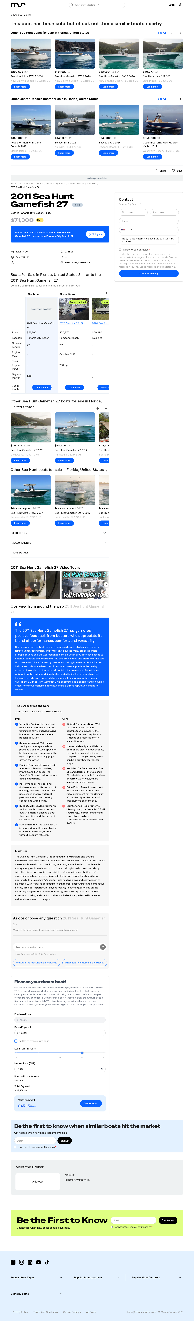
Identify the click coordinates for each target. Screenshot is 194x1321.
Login (172, 4)
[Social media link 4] (38, 1262)
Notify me (97, 234)
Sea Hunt (91, 183)
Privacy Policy (20, 1312)
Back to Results (22, 15)
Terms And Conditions (45, 1312)
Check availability (148, 273)
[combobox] (123, 230)
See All (162, 32)
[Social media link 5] (47, 1262)
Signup (65, 1140)
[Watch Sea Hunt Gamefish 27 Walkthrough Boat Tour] (86, 585)
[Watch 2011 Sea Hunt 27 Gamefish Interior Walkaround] (35, 585)
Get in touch (91, 1103)
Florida (40, 183)
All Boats (91, 1312)
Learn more (20, 86)
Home (13, 183)
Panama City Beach (56, 183)
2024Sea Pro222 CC (104, 323)
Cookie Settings (72, 1312)
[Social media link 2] (21, 1262)
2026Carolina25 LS (71, 323)
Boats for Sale (26, 183)
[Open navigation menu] (180, 5)
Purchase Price (22, 1014)
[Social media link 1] (13, 1262)
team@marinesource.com (141, 1312)
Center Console (76, 183)
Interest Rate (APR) (24, 1063)
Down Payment (22, 1027)
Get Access (168, 1220)
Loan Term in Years (24, 1048)
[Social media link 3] (30, 1262)
